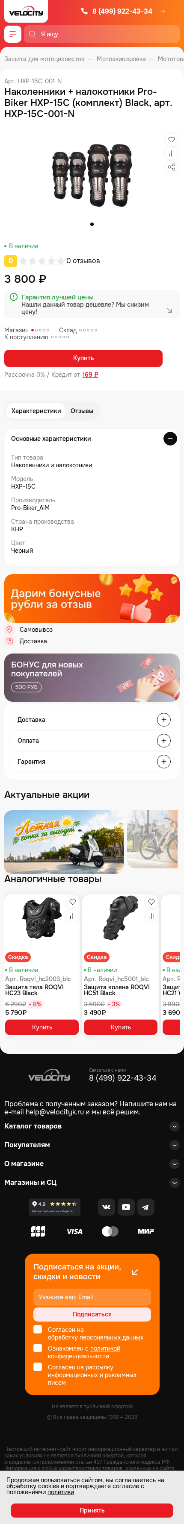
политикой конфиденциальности (84, 1352)
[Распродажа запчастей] (64, 842)
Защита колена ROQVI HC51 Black (117, 990)
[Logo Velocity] (26, 11)
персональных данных (111, 1337)
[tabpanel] (92, 175)
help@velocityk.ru (55, 1112)
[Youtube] (126, 1207)
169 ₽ (90, 374)
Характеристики (36, 411)
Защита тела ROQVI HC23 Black (34, 990)
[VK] (106, 1207)
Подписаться (92, 1314)
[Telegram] (145, 1207)
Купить (83, 358)
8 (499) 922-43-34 (122, 11)
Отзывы (82, 411)
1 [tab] (92, 224)
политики (60, 1492)
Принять (92, 1510)
